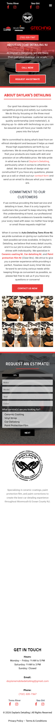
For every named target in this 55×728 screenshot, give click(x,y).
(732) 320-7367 (28, 694)
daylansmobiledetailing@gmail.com (27, 681)
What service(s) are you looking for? (21, 409)
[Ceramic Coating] (27, 414)
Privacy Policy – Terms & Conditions (27, 720)
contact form (42, 175)
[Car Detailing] (27, 421)
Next (27, 432)
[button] (50, 5)
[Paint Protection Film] (27, 425)
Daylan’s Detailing (39, 161)
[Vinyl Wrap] (27, 418)
